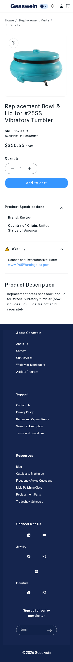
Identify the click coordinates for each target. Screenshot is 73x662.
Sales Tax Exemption (29, 426)
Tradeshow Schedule (29, 501)
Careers (21, 351)
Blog (19, 466)
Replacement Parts (34, 20)
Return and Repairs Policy (32, 419)
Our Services (24, 357)
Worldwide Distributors (30, 364)
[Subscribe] (49, 630)
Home (9, 20)
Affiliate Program (27, 371)
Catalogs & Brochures (30, 473)
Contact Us (23, 405)
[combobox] (53, 6)
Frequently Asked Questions (34, 480)
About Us (22, 344)
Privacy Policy (25, 412)
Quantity (12, 158)
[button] (5, 6)
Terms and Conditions (30, 433)
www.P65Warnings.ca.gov (28, 265)
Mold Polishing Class (29, 487)
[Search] (53, 6)
